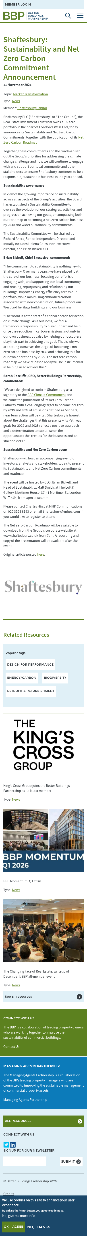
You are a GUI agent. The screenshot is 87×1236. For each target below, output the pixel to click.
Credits (8, 1194)
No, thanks (38, 1227)
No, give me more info (18, 1216)
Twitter (6, 1145)
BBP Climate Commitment (46, 395)
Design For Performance (30, 665)
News (16, 101)
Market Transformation (30, 94)
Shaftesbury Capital (32, 108)
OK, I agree (13, 1227)
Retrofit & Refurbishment (30, 691)
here (40, 554)
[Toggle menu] (82, 15)
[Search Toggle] (66, 15)
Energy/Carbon (21, 678)
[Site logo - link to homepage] (25, 16)
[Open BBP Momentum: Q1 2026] (43, 840)
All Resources (18, 1121)
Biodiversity (55, 678)
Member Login (18, 4)
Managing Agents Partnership (25, 1099)
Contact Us (11, 1046)
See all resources (18, 997)
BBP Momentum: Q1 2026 (22, 881)
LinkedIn (13, 1145)
